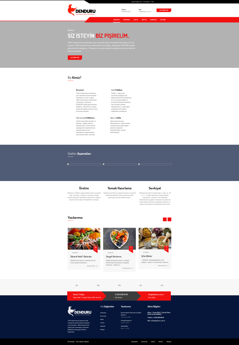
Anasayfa (116, 20)
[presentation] (165, 219)
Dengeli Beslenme (113, 256)
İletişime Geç (164, 10)
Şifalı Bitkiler (146, 256)
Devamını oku (91, 266)
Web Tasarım (93, 342)
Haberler (153, 20)
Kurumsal (126, 20)
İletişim (163, 20)
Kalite (136, 20)
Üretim (144, 20)
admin (76, 252)
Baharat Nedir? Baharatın (81, 256)
